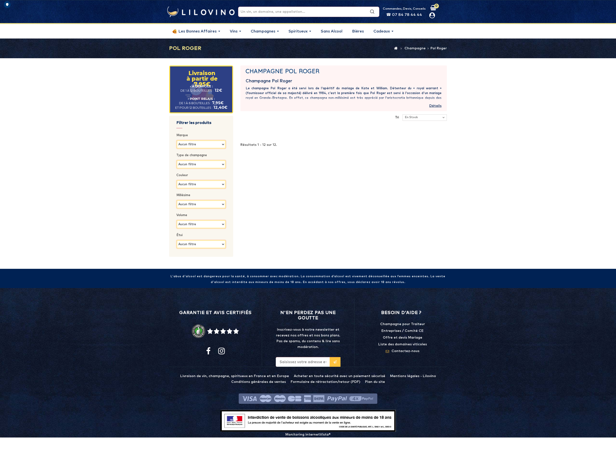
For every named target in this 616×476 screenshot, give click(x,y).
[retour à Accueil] (396, 48)
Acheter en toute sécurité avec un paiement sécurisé (339, 376)
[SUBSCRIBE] (335, 362)
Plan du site (375, 382)
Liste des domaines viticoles (402, 344)
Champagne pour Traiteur (402, 324)
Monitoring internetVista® (308, 434)
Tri (397, 117)
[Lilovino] (201, 11)
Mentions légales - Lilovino (413, 376)
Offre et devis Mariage (402, 337)
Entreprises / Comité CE (402, 331)
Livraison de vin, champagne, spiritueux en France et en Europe (234, 376)
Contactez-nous (405, 351)
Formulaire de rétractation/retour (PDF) (325, 382)
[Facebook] (208, 351)
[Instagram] (221, 351)
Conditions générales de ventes (258, 382)
